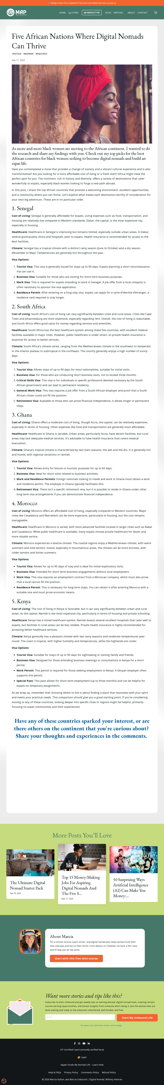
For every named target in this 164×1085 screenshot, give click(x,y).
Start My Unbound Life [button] (137, 1017)
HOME (62, 12)
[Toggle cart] (156, 13)
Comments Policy (90, 1072)
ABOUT (131, 12)
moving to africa (41, 54)
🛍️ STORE (73, 12)
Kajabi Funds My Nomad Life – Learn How (82, 1064)
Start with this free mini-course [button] (76, 958)
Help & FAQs (54, 1072)
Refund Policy (109, 1072)
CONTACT (143, 12)
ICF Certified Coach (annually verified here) (82, 1049)
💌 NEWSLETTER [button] (92, 12)
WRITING (118, 12)
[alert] (4, 1081)
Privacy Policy (71, 1072)
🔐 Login (82, 1057)
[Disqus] (82, 776)
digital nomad (28, 54)
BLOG (108, 12)
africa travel (16, 54)
